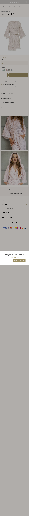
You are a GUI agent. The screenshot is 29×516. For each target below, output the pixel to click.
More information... (14, 257)
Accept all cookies (19, 260)
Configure (8, 261)
